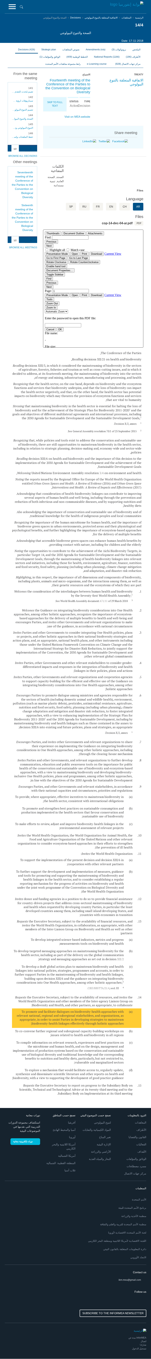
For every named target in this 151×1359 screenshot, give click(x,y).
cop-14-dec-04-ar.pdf (117, 223)
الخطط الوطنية (77, 56)
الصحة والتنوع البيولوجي (22, 118)
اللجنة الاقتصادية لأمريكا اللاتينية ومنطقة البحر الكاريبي (117, 1240)
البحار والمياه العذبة (100, 1159)
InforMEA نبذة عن (137, 1337)
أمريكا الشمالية (67, 1155)
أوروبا (72, 1137)
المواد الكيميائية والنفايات (97, 1129)
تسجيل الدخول (139, 1348)
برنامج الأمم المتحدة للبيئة (132, 1207)
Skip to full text (55, 104)
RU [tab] (84, 206)
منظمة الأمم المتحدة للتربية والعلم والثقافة (123, 1224)
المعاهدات (126, 17)
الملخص (136, 49)
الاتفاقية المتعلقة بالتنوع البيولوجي (101, 17)
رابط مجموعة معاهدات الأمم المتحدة (63, 64)
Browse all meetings (23, 247)
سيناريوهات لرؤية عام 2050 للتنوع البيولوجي (22, 100)
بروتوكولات (119, 49)
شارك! (143, 1344)
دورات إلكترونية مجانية (23, 1141)
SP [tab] (71, 206)
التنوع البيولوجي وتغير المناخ (22, 127)
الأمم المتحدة (139, 1199)
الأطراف (133, 56)
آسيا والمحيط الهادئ (64, 1129)
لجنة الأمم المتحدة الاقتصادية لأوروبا (127, 1232)
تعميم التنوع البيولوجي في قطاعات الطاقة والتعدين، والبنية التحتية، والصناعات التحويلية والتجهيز (22, 109)
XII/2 (120, 959)
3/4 (101, 473)
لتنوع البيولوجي (102, 1122)
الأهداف (141, 1151)
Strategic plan (48, 49)
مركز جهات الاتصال (127, 64)
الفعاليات (141, 1144)
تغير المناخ (105, 1137)
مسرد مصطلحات (136, 1166)
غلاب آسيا (70, 1170)
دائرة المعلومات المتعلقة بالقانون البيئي (124, 1249)
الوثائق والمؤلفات (50, 56)
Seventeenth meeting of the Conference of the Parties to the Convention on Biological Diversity (22, 185)
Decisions (75, 17)
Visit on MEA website (77, 116)
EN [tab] (111, 206)
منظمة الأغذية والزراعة (133, 1216)
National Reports (107, 56)
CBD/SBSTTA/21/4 (98, 988)
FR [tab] (98, 206)
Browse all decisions (22, 156)
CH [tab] (125, 206)
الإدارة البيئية (104, 1144)
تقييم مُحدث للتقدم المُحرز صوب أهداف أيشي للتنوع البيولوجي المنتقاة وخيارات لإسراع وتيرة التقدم (22, 91)
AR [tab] (138, 206)
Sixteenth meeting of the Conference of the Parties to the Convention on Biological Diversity (22, 218)
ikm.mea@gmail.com (130, 1280)
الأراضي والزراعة (101, 1151)
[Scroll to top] (11, 1347)
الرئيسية (139, 17)
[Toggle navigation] (12, 6)
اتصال (143, 1341)
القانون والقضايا (137, 1137)
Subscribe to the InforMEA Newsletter (113, 1313)
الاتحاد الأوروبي (138, 1257)
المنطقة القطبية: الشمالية (61, 1163)
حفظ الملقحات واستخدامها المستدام (22, 137)
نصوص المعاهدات (70, 49)
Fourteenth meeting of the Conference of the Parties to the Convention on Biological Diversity (67, 86)
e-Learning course (97, 64)
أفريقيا (72, 1122)
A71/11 (103, 601)
